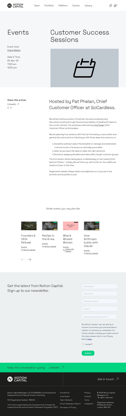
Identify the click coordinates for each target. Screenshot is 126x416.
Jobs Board (64, 396)
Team (36, 5)
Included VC (65, 393)
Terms (86, 400)
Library (88, 5)
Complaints (88, 404)
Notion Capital (29, 250)
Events (76, 5)
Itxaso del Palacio (69, 250)
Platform (63, 5)
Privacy (87, 393)
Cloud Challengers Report (70, 404)
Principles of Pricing (68, 407)
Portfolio (49, 5)
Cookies (87, 396)
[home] (15, 5)
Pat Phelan (99, 125)
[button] (110, 5)
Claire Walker (14, 50)
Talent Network (66, 400)
